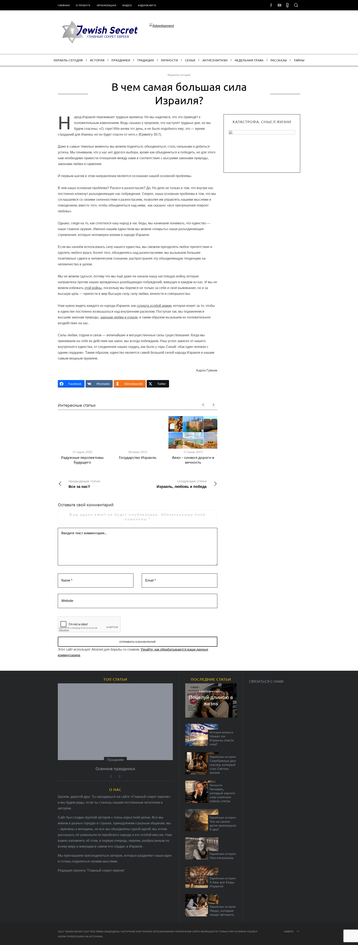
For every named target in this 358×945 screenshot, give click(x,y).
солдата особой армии (154, 305)
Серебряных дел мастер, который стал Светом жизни (223, 767)
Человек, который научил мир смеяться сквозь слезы (222, 795)
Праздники (115, 760)
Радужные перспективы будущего (82, 459)
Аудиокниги (147, 5)
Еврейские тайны (211, 691)
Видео (127, 5)
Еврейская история (223, 756)
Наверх (289, 931)
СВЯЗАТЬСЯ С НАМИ (266, 681)
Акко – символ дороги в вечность (193, 459)
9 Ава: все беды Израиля (222, 884)
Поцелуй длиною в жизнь (211, 700)
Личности (216, 785)
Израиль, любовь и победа (182, 484)
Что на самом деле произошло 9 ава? (223, 825)
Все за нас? (84, 484)
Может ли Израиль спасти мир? (222, 740)
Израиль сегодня (179, 75)
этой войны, (93, 288)
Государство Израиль (137, 457)
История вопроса (221, 732)
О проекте (83, 5)
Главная (64, 5)
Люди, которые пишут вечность (222, 912)
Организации (106, 5)
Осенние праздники (115, 768)
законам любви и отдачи (119, 317)
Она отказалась (221, 858)
